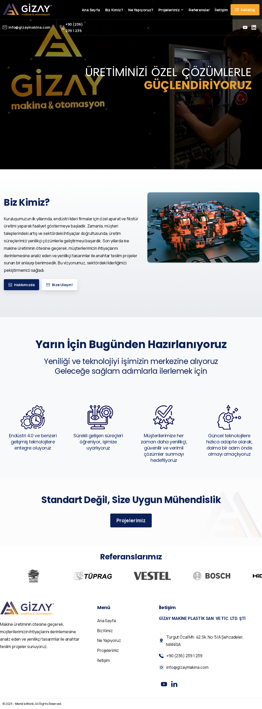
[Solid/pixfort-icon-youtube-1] (164, 683)
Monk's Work (24, 704)
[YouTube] (245, 27)
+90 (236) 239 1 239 (74, 27)
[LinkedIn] (253, 27)
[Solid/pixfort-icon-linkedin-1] (174, 683)
